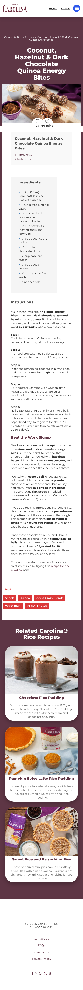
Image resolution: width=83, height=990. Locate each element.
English (53, 8)
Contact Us (41, 938)
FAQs (41, 945)
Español (65, 8)
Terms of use (41, 952)
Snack (9, 598)
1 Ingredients (23, 154)
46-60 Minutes (36, 605)
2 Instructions (24, 159)
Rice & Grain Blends (49, 598)
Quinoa (24, 598)
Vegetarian (13, 605)
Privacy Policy (41, 959)
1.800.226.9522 (43, 927)
